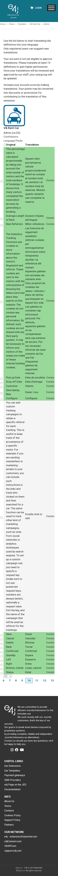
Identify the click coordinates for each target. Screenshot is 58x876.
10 (29, 680)
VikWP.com (10, 845)
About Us (9, 801)
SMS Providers (12, 780)
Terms (7, 806)
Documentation (12, 789)
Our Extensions (12, 765)
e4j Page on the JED (15, 784)
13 (52, 680)
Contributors (11, 136)
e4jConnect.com (12, 841)
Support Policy (12, 820)
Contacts (9, 810)
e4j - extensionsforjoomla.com (20, 836)
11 (36, 680)
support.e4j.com (12, 850)
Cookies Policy (12, 815)
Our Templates (12, 770)
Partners (9, 824)
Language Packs (13, 140)
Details (50, 180)
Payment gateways (14, 775)
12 (44, 680)
